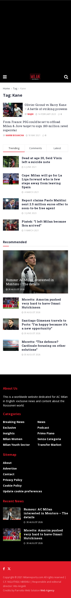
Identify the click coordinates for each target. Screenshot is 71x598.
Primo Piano (45, 433)
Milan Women (12, 439)
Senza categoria (49, 439)
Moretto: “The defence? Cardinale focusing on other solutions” (43, 345)
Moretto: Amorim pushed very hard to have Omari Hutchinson (41, 303)
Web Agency (47, 590)
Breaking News (13, 422)
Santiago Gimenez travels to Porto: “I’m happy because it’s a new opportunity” (44, 324)
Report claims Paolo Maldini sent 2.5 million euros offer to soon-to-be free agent (45, 204)
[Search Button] (66, 77)
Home (6, 88)
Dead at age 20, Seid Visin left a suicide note (42, 160)
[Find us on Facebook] (4, 569)
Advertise (10, 468)
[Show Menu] (5, 77)
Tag (15, 88)
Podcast (43, 427)
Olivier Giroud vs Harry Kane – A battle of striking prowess (46, 107)
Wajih (30, 114)
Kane (23, 88)
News (41, 422)
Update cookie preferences (22, 491)
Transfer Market (49, 445)
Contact (8, 474)
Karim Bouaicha (15, 135)
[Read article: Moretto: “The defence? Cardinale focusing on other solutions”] (11, 345)
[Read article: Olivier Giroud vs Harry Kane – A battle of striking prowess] (13, 110)
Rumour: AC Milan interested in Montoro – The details (30, 282)
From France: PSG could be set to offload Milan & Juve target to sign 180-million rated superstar (35, 126)
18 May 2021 (34, 135)
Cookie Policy (12, 485)
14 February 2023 (46, 114)
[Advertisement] (35, 35)
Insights (9, 433)
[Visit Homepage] (35, 77)
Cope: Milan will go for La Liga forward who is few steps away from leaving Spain (42, 181)
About (7, 463)
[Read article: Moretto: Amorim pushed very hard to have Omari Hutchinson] (11, 303)
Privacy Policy (12, 480)
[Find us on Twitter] (9, 569)
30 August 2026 (16, 289)
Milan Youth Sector (16, 445)
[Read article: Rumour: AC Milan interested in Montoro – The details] (35, 273)
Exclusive (9, 427)
